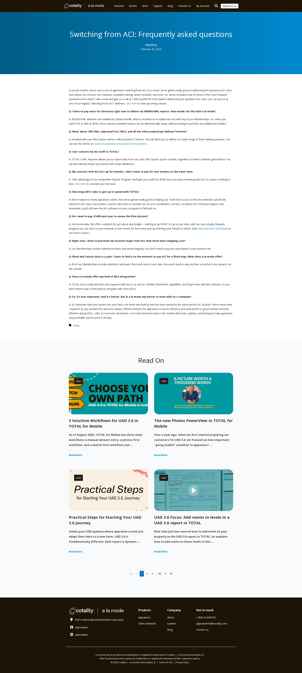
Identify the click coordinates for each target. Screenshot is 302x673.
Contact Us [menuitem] (184, 6)
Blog (169, 629)
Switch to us (229, 6)
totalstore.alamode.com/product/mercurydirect (120, 143)
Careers (171, 623)
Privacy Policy (182, 662)
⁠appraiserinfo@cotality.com (211, 623)
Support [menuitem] (157, 6)
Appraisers (144, 617)
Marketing (151, 44)
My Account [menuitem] (202, 6)
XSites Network (147, 623)
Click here (131, 103)
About (170, 617)
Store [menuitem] (145, 6)
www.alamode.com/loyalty (213, 228)
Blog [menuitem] (170, 6)
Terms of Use (166, 662)
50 (159, 573)
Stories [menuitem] (133, 6)
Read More (75, 455)
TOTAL (76, 325)
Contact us (202, 629)
